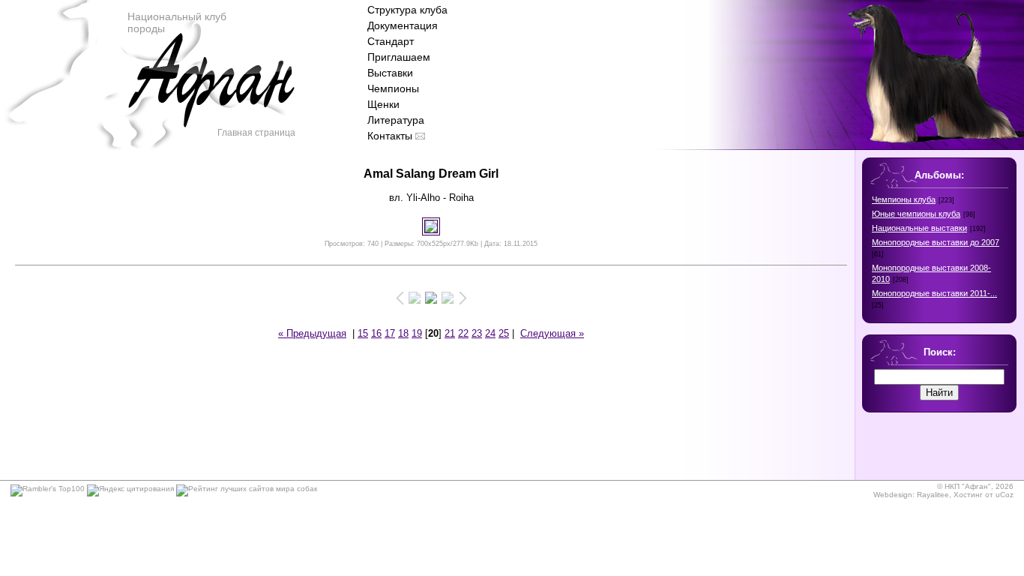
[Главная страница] (210, 97)
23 (477, 333)
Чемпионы (393, 88)
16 (376, 333)
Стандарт (390, 41)
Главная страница (256, 133)
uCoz (1005, 494)
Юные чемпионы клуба (916, 213)
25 (504, 333)
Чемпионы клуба (904, 199)
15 (363, 333)
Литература (395, 120)
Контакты (389, 136)
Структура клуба (407, 10)
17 (390, 333)
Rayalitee (933, 494)
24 (490, 333)
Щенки (383, 104)
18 (403, 333)
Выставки (390, 73)
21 (450, 333)
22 (463, 333)
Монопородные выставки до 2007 (935, 242)
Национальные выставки (919, 228)
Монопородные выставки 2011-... (934, 293)
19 (417, 333)
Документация (402, 26)
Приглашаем (398, 57)
